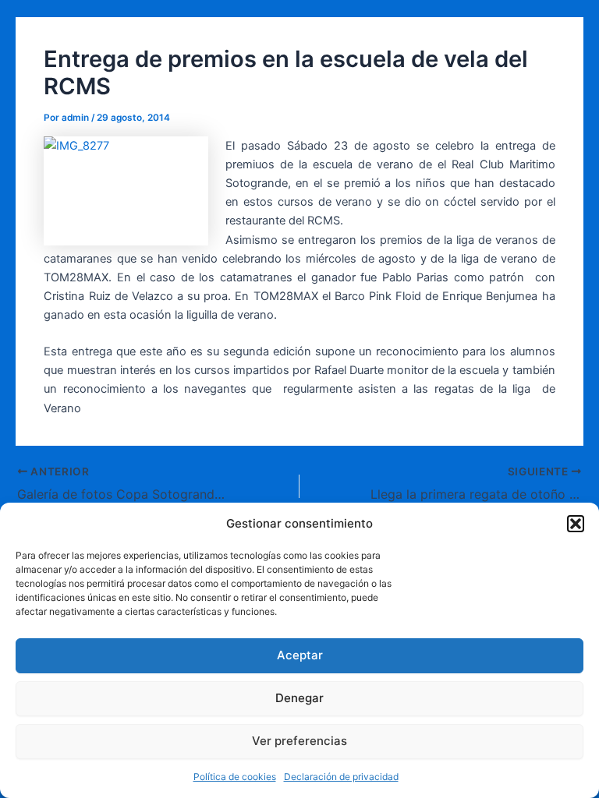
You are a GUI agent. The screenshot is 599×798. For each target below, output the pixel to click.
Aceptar (300, 655)
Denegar (299, 697)
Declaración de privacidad (341, 776)
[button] (575, 523)
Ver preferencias (299, 740)
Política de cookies (234, 776)
